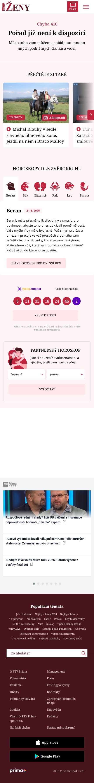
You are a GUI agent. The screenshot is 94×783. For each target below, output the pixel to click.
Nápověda (54, 710)
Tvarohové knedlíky (23, 638)
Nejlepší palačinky (49, 638)
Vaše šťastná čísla (66, 289)
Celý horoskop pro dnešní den (36, 263)
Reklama (16, 685)
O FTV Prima (18, 671)
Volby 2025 (14, 628)
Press (50, 678)
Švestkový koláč (72, 638)
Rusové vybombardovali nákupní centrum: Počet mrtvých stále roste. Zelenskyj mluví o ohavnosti (45, 541)
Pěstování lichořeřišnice (34, 633)
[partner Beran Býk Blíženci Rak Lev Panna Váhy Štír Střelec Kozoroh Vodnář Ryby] (66, 374)
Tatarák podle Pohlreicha (56, 628)
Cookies (15, 710)
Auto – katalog (46, 623)
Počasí (58, 618)
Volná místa (18, 678)
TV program (16, 618)
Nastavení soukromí (61, 727)
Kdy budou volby (75, 618)
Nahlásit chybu (20, 727)
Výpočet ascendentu (63, 633)
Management (56, 671)
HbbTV (14, 692)
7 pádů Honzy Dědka (69, 623)
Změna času (34, 618)
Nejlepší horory (69, 614)
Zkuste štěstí (45, 315)
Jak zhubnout (24, 614)
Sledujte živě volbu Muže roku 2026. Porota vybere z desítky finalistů (42, 562)
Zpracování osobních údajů (61, 701)
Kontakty (53, 692)
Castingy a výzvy (58, 685)
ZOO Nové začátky (23, 623)
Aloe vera (80, 628)
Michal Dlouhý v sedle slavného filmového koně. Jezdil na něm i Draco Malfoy (35, 135)
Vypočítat (47, 389)
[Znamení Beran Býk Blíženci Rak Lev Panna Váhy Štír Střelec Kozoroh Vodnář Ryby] (26, 374)
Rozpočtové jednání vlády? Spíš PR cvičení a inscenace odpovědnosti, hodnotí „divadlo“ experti (44, 520)
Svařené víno (31, 628)
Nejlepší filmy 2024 (46, 614)
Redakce (52, 716)
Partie (47, 618)
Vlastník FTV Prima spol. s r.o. (23, 718)
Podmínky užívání (22, 699)
